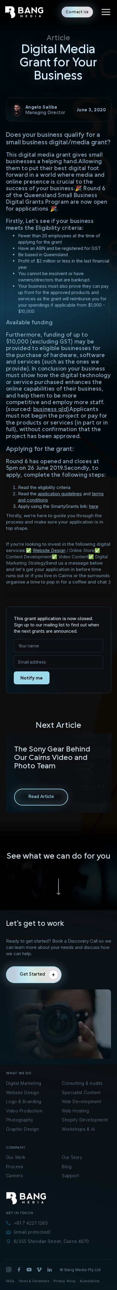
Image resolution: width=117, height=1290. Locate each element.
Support (70, 1175)
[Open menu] (106, 12)
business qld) (51, 409)
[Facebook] (19, 1269)
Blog (66, 1166)
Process (14, 1166)
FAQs (10, 1281)
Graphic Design (22, 1129)
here (93, 506)
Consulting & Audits (82, 1083)
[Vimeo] (39, 1269)
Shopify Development (85, 1119)
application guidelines (60, 493)
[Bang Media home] (24, 12)
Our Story (72, 1157)
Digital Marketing (24, 1083)
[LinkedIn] (49, 1269)
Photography (20, 1119)
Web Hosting (75, 1110)
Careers (14, 1175)
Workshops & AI (78, 1129)
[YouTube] (29, 1269)
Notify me (31, 678)
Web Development (81, 1101)
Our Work (16, 1157)
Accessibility (90, 1281)
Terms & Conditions (33, 1281)
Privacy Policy (64, 1281)
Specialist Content (81, 1092)
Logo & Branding (23, 1101)
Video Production (24, 1110)
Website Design (49, 550)
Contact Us (77, 12)
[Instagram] (8, 1269)
